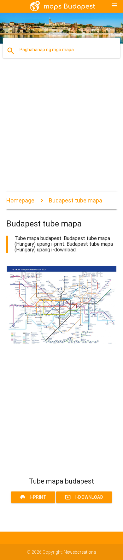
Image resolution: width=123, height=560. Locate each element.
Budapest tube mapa (75, 200)
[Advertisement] (61, 130)
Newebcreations (80, 552)
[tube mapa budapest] (61, 343)
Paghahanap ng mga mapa (47, 49)
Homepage (20, 200)
